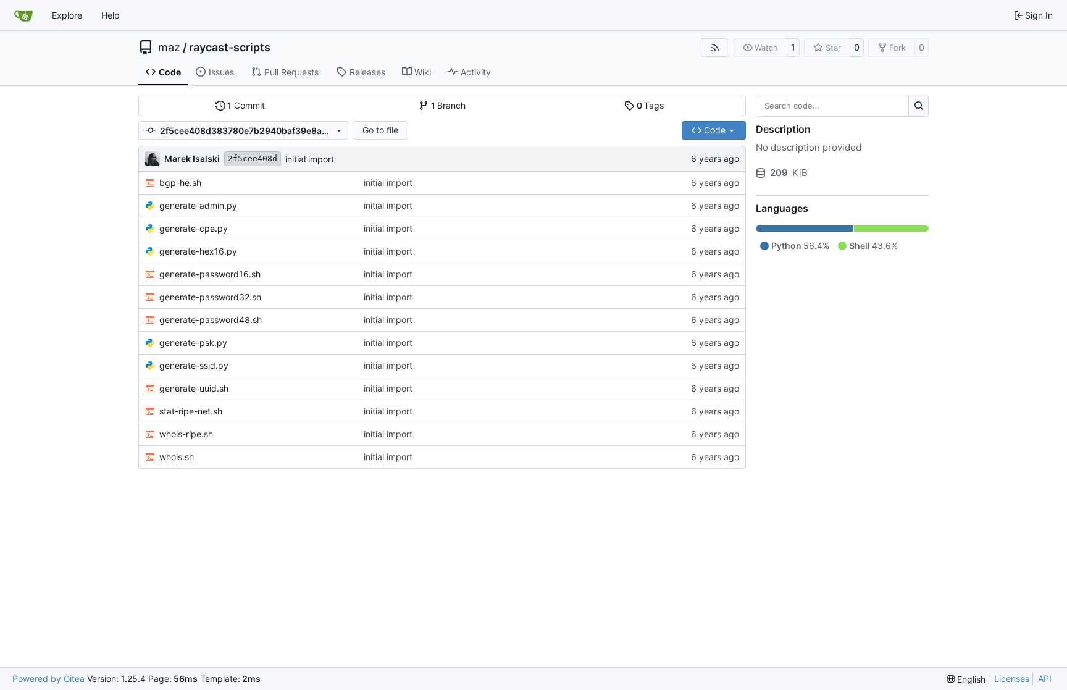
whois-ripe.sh (186, 434)
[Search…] (918, 106)
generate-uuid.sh (193, 388)
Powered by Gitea (48, 678)
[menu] (966, 679)
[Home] (23, 15)
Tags (650, 105)
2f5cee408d (252, 158)
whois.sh (176, 457)
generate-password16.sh (210, 274)
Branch (448, 105)
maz (169, 47)
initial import (309, 159)
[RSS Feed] (715, 47)
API (1045, 678)
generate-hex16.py (198, 251)
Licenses (1011, 678)
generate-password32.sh (210, 297)
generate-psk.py (193, 342)
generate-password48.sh (210, 319)
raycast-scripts (229, 47)
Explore (67, 15)
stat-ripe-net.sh (190, 411)
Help (110, 15)
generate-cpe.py (193, 228)
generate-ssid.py (193, 365)
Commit (246, 105)
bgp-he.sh (180, 182)
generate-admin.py (198, 205)
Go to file (380, 130)
